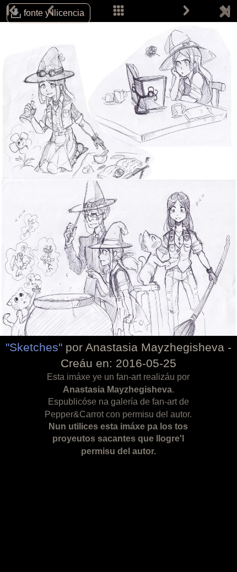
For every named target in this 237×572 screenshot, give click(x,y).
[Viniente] (186, 11)
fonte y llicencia (54, 13)
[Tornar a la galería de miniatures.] (224, 14)
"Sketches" (34, 347)
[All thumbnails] (118, 11)
